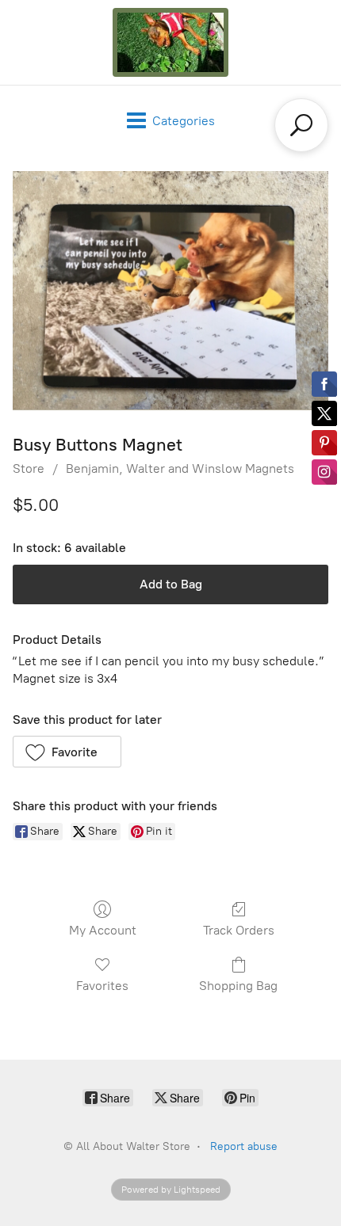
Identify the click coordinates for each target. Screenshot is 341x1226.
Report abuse (244, 1146)
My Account (102, 930)
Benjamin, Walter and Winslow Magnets (180, 468)
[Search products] (301, 125)
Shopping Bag (238, 985)
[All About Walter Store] (170, 42)
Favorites (102, 985)
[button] (67, 751)
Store (28, 468)
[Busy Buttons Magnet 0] (170, 290)
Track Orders (238, 930)
